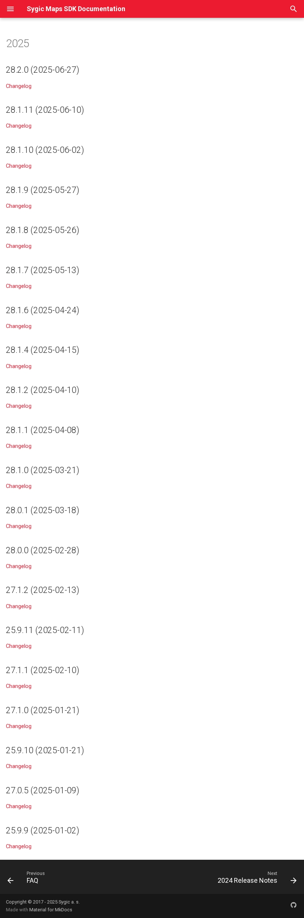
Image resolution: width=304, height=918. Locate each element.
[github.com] (294, 906)
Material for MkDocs (50, 909)
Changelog (19, 86)
